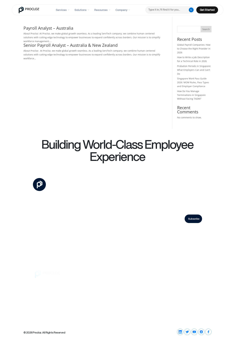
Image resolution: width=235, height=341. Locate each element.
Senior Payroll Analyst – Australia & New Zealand (71, 45)
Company (121, 9)
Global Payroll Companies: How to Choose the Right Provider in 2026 (193, 48)
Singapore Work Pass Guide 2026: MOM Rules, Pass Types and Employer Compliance (193, 82)
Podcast (147, 283)
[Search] (191, 10)
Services (61, 9)
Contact (168, 277)
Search (206, 29)
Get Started (207, 9)
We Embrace (86, 290)
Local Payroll (128, 277)
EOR (102, 277)
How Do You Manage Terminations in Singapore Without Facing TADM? (191, 95)
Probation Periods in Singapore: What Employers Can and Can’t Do (194, 70)
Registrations (193, 288)
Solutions (80, 9)
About (82, 277)
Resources (101, 9)
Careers (83, 283)
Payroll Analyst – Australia (48, 28)
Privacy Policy (172, 228)
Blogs (145, 277)
